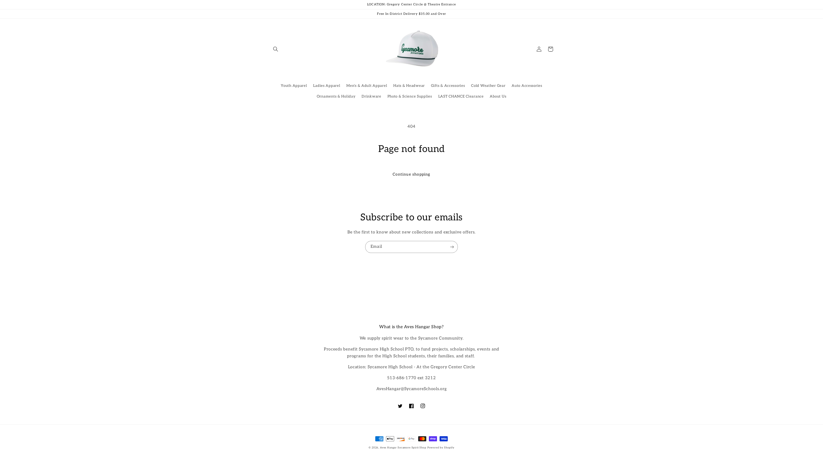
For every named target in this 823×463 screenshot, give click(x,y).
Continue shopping (411, 174)
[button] (275, 49)
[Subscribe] (452, 247)
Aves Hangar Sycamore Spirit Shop (403, 447)
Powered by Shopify (440, 447)
